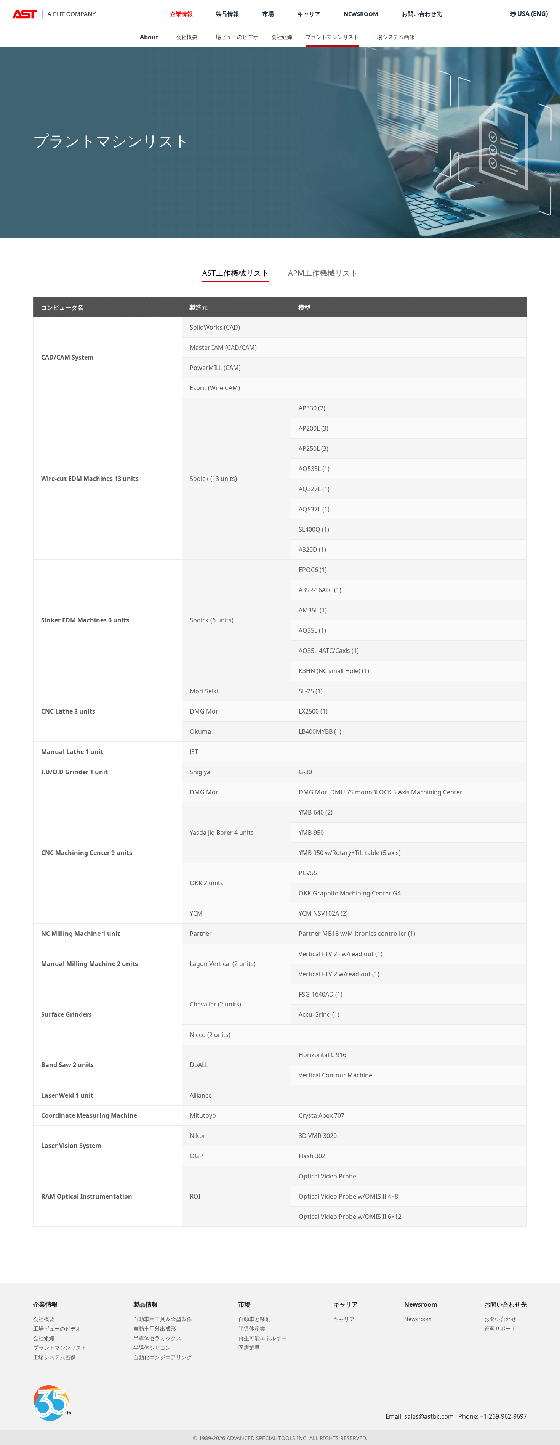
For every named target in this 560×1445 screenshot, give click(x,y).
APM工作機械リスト (323, 273)
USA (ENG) (532, 14)
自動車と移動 (254, 1319)
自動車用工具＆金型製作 (162, 1319)
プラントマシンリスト (332, 36)
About (149, 37)
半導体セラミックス (157, 1338)
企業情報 (181, 14)
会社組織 (282, 36)
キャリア (309, 14)
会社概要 (186, 36)
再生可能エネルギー (262, 1338)
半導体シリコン (152, 1347)
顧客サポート (500, 1328)
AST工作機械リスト (235, 273)
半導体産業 (251, 1328)
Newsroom (418, 1319)
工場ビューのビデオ (234, 36)
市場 (268, 14)
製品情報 (227, 14)
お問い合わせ (500, 1319)
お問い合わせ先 (422, 14)
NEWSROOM (361, 14)
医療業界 (249, 1347)
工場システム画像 (393, 36)
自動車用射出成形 (154, 1328)
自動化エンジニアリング (162, 1357)
